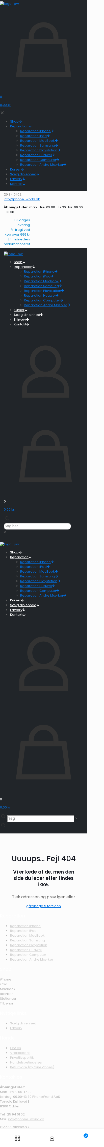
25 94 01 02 (16, 1114)
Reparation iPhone (25, 926)
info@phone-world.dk (26, 1119)
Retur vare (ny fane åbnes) (32, 1067)
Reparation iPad (23, 930)
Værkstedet (20, 1052)
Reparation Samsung (27, 940)
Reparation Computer (28, 954)
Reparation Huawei (26, 949)
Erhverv (16, 1028)
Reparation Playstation (28, 945)
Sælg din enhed (23, 1023)
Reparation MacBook (27, 935)
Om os (15, 1048)
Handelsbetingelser (26, 1062)
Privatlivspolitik (22, 1057)
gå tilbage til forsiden (43, 906)
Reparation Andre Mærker (31, 959)
